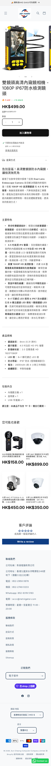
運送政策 (28, 759)
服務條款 (10, 651)
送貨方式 (10, 632)
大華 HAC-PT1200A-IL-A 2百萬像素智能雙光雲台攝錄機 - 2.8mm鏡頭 (13, 499)
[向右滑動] (32, 77)
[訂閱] (42, 676)
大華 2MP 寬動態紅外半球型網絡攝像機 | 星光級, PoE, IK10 (37, 456)
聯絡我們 (10, 625)
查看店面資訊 (11, 150)
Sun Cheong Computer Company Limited (28, 751)
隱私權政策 (40, 754)
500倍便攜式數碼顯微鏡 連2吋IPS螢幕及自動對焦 (13, 455)
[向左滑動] (19, 77)
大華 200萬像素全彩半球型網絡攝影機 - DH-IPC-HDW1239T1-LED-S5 (37, 499)
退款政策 (10, 638)
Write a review (25, 541)
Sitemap (10, 657)
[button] (6, 13)
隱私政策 (10, 645)
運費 (3, 111)
